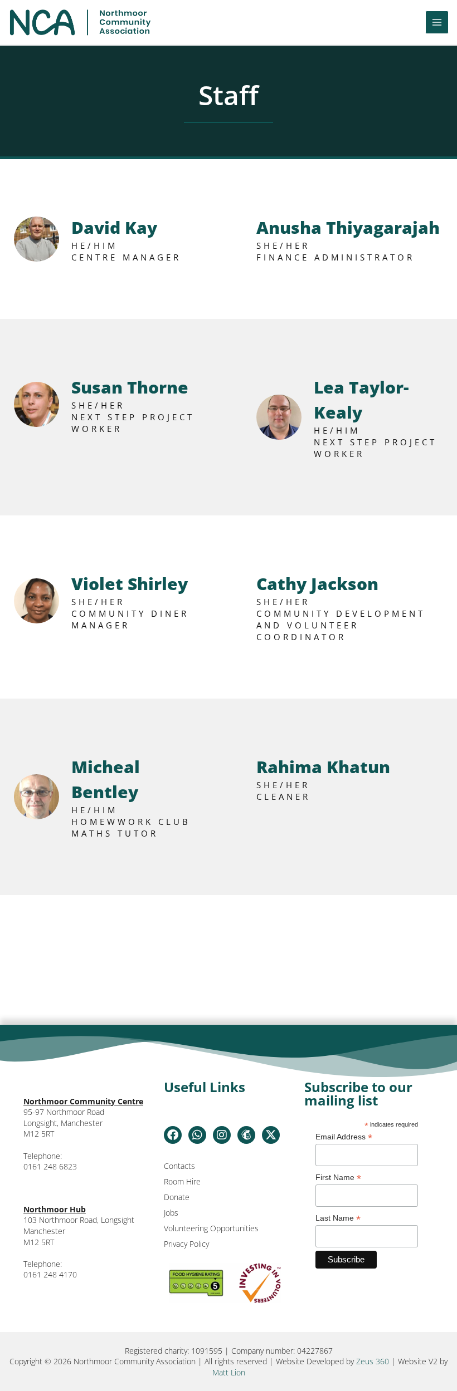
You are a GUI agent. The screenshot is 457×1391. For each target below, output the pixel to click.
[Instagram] (222, 1135)
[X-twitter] (271, 1135)
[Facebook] (173, 1135)
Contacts (179, 1166)
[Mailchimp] (246, 1135)
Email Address (343, 1137)
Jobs (171, 1212)
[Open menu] (437, 22)
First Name (338, 1177)
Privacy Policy (186, 1243)
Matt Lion (228, 1372)
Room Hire (182, 1181)
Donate (176, 1197)
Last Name (338, 1218)
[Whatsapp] (197, 1135)
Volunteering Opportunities (211, 1228)
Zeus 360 (372, 1361)
